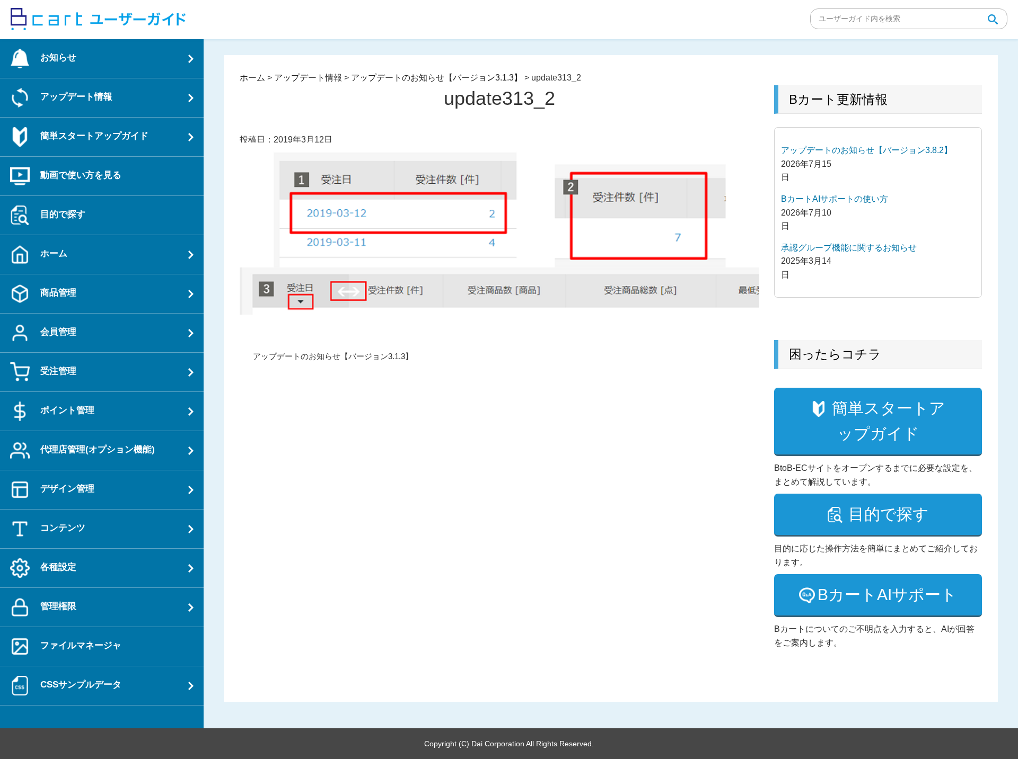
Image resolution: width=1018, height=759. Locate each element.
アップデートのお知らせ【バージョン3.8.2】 (866, 150)
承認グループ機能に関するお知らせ (849, 247)
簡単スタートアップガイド (888, 420)
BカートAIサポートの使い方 (834, 198)
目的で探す (888, 514)
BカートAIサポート (887, 594)
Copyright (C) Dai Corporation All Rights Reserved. (509, 743)
